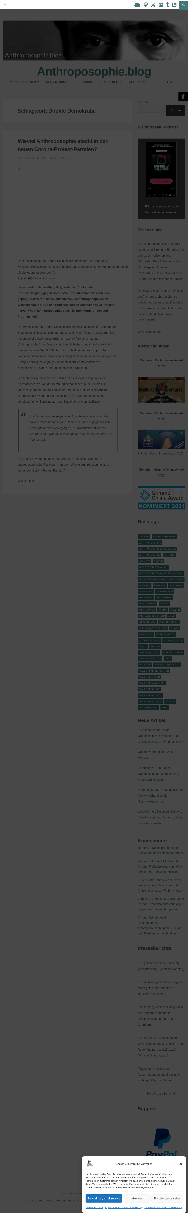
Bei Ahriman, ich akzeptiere (104, 1198)
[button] (180, 1164)
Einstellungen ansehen (166, 1198)
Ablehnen (136, 1198)
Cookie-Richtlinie (94, 1207)
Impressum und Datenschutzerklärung (124, 1207)
